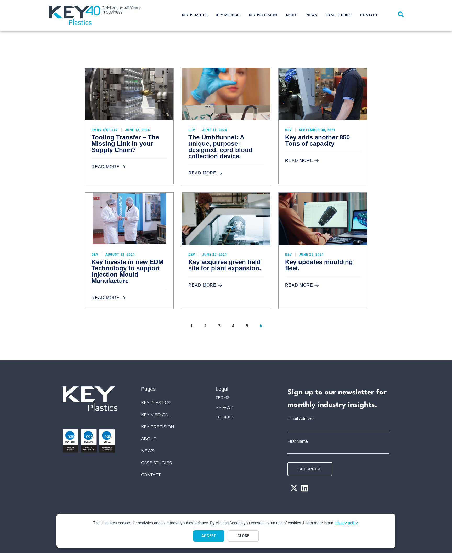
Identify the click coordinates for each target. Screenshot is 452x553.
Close (243, 535)
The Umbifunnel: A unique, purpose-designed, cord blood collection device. (220, 147)
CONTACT (369, 15)
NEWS (312, 15)
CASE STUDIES (339, 15)
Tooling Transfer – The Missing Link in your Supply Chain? (125, 143)
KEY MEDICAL (228, 15)
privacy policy (346, 523)
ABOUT (292, 15)
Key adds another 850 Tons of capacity (317, 140)
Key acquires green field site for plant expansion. (224, 265)
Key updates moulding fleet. (319, 265)
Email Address (300, 419)
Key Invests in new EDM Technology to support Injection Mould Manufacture (127, 271)
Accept (208, 535)
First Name (297, 441)
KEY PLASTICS (195, 15)
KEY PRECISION (263, 15)
